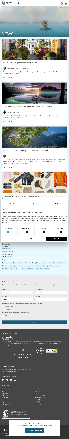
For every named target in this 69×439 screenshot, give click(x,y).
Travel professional (10, 306)
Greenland (5, 269)
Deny (12, 238)
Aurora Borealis (22, 266)
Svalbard (46, 269)
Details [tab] (34, 203)
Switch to (34, 430)
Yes (6, 315)
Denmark (28, 263)
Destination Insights (7, 251)
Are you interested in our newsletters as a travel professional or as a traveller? (22, 303)
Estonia (23, 269)
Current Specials (6, 256)
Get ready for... (6, 248)
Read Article (7, 78)
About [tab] (57, 203)
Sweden (21, 263)
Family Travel (36, 263)
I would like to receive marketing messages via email (16, 312)
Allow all (56, 238)
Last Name (39, 289)
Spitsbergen (38, 269)
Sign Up (34, 322)
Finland (4, 266)
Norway (15, 263)
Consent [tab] (11, 203)
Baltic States (38, 266)
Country (5, 296)
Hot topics (5, 246)
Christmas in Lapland (59, 263)
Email (38, 296)
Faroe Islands (14, 269)
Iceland (31, 266)
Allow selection (34, 238)
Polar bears (30, 269)
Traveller (7, 309)
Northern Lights (12, 266)
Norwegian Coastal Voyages (51, 266)
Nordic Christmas (46, 263)
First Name (5, 289)
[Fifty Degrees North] (9, 3)
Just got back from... (8, 254)
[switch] (26, 232)
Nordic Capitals (6, 263)
